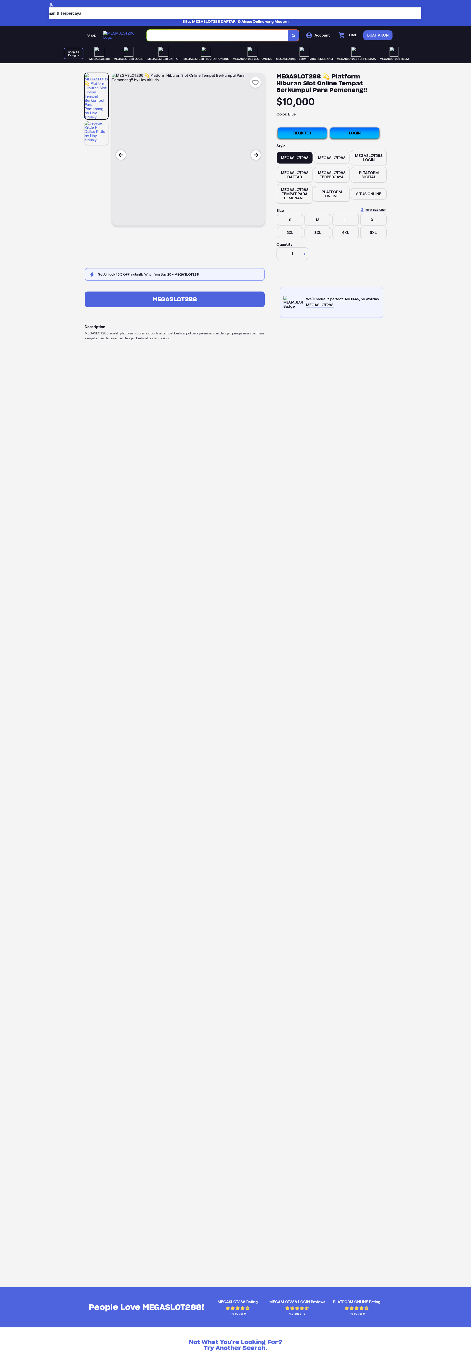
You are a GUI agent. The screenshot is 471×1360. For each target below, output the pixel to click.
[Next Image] (256, 155)
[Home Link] (120, 35)
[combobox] (217, 35)
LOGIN (355, 133)
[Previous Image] (121, 155)
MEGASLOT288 (175, 299)
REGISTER (302, 133)
